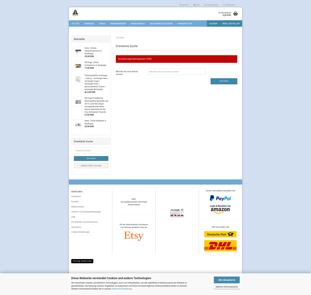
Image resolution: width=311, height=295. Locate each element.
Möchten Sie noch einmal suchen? (127, 72)
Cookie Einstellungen (80, 232)
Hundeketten (185, 23)
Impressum (76, 196)
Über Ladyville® (231, 23)
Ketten (75, 23)
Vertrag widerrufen (82, 261)
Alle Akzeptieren (226, 280)
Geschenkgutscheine (161, 23)
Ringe (102, 23)
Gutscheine (76, 227)
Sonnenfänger (118, 23)
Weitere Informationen (227, 286)
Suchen (185, 5)
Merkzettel (230, 5)
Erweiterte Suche (91, 166)
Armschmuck (138, 23)
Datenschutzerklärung (121, 289)
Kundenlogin (212, 5)
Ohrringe (89, 23)
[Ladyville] (83, 13)
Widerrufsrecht (77, 207)
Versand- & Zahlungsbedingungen (86, 212)
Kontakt (74, 201)
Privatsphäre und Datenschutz (84, 222)
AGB (73, 217)
